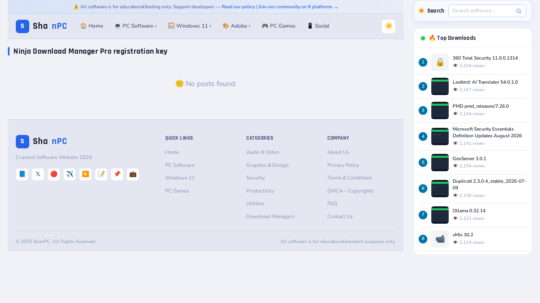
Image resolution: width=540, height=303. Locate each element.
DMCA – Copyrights (350, 191)
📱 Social (318, 26)
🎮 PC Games (279, 26)
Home (172, 152)
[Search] (519, 11)
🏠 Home (91, 26)
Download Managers (270, 216)
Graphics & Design (267, 165)
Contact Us (340, 216)
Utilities (255, 203)
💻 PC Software (135, 26)
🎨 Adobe (237, 26)
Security (255, 177)
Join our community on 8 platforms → (298, 7)
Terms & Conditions (349, 177)
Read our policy (238, 7)
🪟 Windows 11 (189, 26)
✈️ (70, 174)
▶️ (85, 174)
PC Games (177, 191)
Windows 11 (180, 177)
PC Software (179, 165)
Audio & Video (262, 152)
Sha (44, 26)
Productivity (260, 191)
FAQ (332, 203)
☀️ (389, 25)
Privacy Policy (343, 165)
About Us (338, 152)
